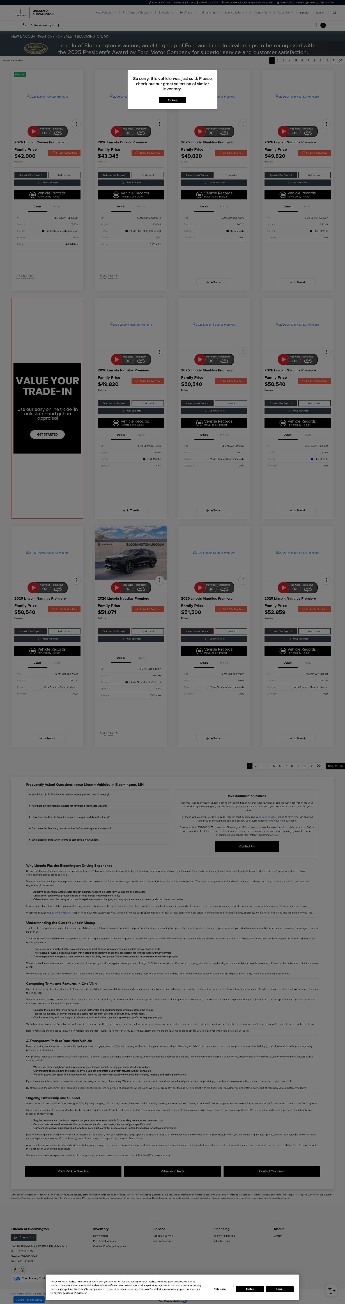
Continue (172, 100)
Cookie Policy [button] (156, 1289)
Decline (250, 1289)
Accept (280, 1289)
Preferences (220, 1289)
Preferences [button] (80, 1293)
